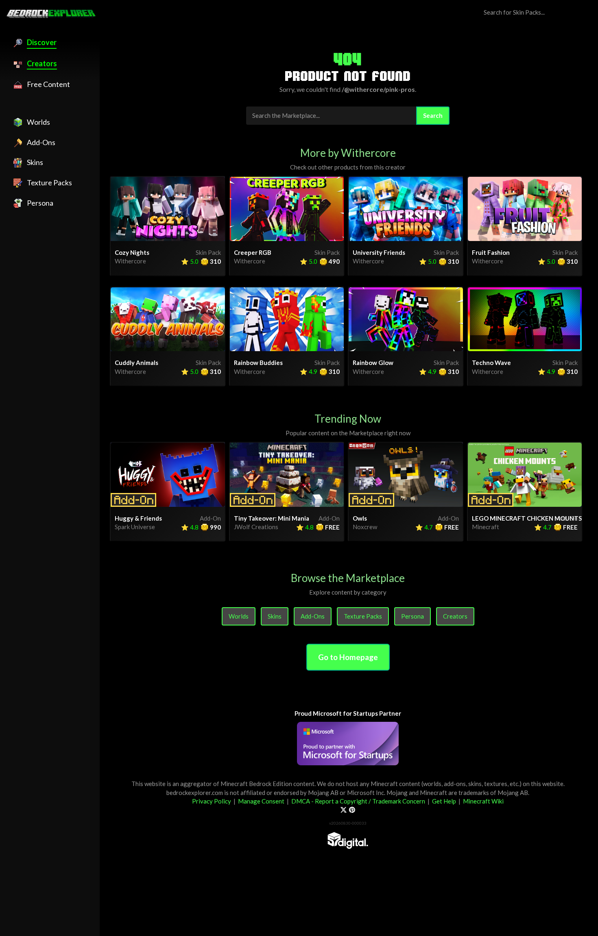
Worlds (239, 616)
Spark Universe (135, 526)
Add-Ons (313, 616)
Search (433, 115)
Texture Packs (363, 616)
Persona (412, 616)
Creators (455, 616)
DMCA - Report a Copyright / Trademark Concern (358, 801)
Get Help (444, 801)
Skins (275, 616)
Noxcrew (365, 526)
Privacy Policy (211, 801)
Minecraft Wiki (483, 801)
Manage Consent (261, 801)
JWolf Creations (256, 526)
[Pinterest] (352, 810)
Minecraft (485, 526)
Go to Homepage (348, 657)
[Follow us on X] (343, 810)
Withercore (130, 261)
